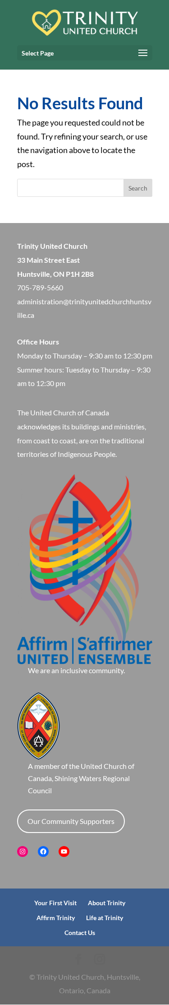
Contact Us (79, 932)
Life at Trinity (104, 917)
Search (137, 188)
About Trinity (106, 903)
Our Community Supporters (70, 821)
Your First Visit (55, 903)
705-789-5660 (40, 287)
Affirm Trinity (56, 917)
